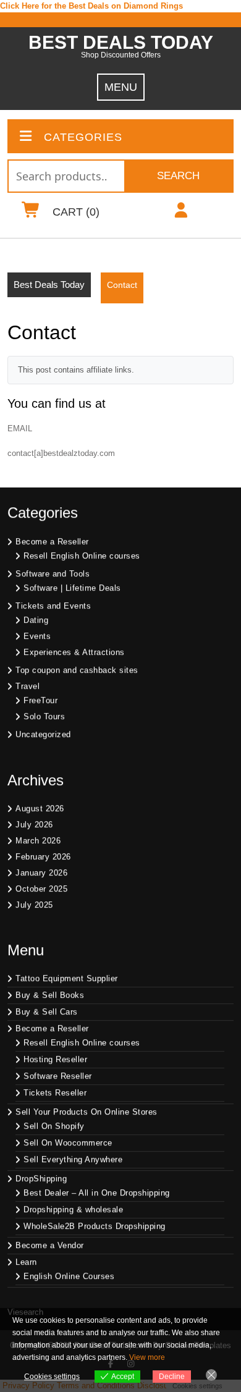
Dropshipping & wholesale (73, 1211)
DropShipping (41, 1180)
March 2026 (38, 841)
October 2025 (41, 890)
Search (178, 176)
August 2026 (39, 809)
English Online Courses (68, 1278)
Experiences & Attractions (74, 653)
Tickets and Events (53, 607)
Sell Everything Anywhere (72, 1161)
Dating (35, 621)
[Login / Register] (180, 212)
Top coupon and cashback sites (76, 671)
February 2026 (43, 858)
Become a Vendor (49, 1247)
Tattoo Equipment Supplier (66, 980)
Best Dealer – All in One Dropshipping (96, 1194)
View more (147, 1357)
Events (37, 637)
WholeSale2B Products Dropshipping (94, 1228)
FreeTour (40, 701)
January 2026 (41, 874)
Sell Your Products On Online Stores (86, 1113)
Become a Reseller (52, 542)
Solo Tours (44, 717)
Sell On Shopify (54, 1128)
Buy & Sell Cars (46, 1013)
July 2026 (34, 825)
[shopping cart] (30, 212)
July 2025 (34, 906)
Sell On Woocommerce (67, 1144)
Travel (27, 687)
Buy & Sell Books (49, 997)
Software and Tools (52, 575)
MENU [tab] (120, 87)
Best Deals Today (120, 42)
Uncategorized (43, 735)
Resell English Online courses (81, 557)
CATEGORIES (83, 137)
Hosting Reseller (55, 1061)
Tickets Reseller (55, 1094)
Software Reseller (57, 1077)
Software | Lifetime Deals (72, 589)
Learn (26, 1263)
